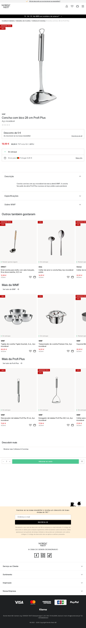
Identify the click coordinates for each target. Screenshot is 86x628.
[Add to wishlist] (30, 277)
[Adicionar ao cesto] (34, 277)
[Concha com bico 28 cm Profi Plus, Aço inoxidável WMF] (43, 66)
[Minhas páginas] (66, 6)
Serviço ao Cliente (10, 566)
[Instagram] (43, 555)
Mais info (79, 158)
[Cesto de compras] (77, 6)
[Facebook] (36, 555)
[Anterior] (4, 67)
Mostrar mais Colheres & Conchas (16, 449)
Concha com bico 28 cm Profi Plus (58, 21)
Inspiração (7, 583)
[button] (6, 125)
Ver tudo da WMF (9, 289)
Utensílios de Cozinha (23, 21)
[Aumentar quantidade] (9, 461)
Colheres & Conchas (38, 21)
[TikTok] (49, 555)
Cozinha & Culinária (8, 21)
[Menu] (83, 6)
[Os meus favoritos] (72, 6)
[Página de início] (6, 6)
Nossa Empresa (9, 591)
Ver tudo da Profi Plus (11, 363)
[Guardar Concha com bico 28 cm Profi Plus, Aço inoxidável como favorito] (82, 461)
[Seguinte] (82, 67)
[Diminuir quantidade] (3, 461)
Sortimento (7, 574)
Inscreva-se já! (77, 136)
